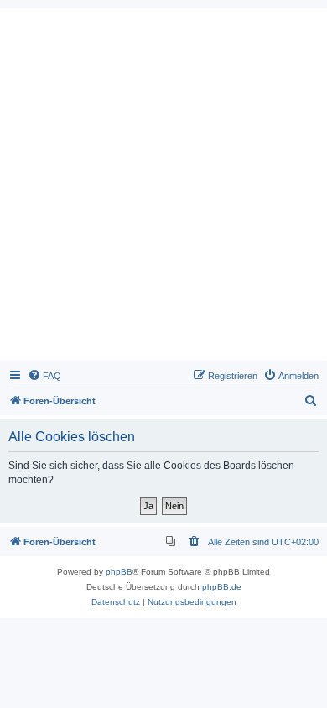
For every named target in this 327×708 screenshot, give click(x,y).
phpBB (119, 571)
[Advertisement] (163, 188)
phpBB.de (221, 586)
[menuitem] (44, 376)
